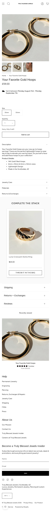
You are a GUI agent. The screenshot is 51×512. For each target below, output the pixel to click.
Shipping (8, 287)
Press (4, 411)
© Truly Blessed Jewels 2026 (12, 503)
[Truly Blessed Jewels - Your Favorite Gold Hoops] (6, 67)
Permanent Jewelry (9, 381)
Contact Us (6, 429)
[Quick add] (5, 358)
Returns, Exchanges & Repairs (13, 394)
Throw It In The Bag (25, 273)
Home (4, 75)
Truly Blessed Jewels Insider (13, 433)
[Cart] (47, 3)
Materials (5, 188)
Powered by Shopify (21, 507)
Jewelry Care (7, 182)
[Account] (42, 3)
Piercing (5, 390)
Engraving (6, 386)
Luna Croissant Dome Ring (20, 257)
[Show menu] (3, 3)
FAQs (4, 407)
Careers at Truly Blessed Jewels (14, 438)
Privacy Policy (28, 503)
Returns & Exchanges (10, 194)
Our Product (39, 503)
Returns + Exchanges (14, 295)
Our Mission (6, 425)
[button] (22, 366)
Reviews (8, 303)
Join (25, 473)
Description (6, 144)
